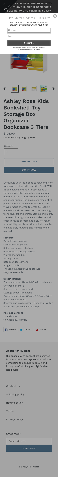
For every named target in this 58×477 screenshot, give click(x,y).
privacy (29, 64)
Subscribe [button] (29, 42)
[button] (55, 16)
